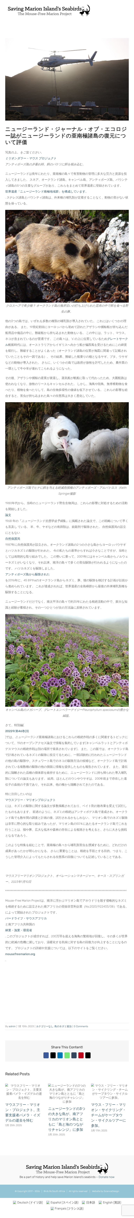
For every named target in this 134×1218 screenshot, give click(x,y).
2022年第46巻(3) (17, 731)
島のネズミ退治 (63, 1026)
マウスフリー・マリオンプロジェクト (30, 800)
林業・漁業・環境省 (18, 930)
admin (12, 1026)
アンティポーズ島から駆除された (27, 574)
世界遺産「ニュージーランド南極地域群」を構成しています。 (46, 191)
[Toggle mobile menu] (127, 9)
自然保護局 (12, 538)
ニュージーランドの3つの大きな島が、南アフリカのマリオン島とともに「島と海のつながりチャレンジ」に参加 (66, 1119)
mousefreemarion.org (20, 954)
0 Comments (81, 1026)
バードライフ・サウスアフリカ (26, 918)
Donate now (106, 1177)
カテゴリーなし (44, 1026)
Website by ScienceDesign (105, 1191)
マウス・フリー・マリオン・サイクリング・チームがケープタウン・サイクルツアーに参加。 (108, 1115)
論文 (8, 515)
